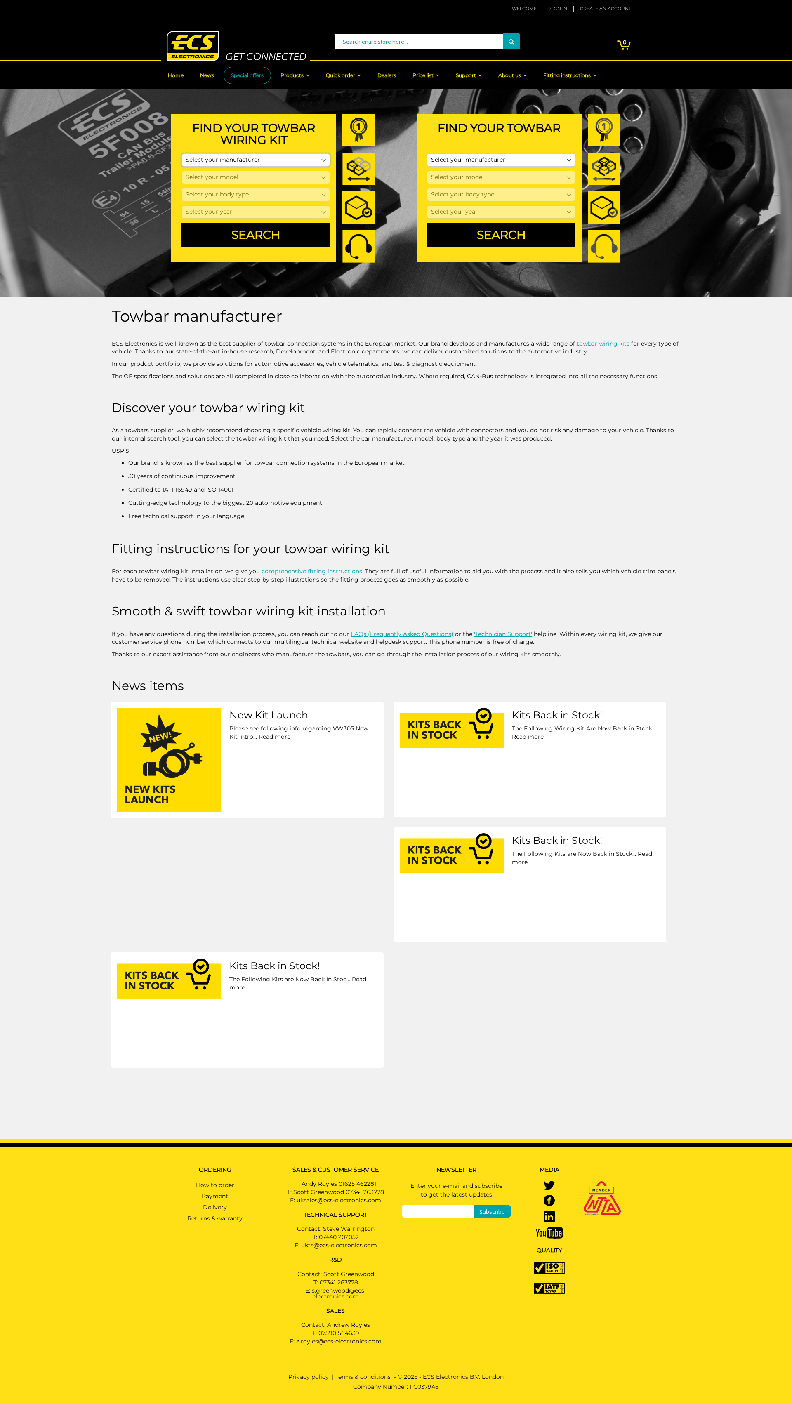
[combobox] (427, 41)
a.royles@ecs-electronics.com (339, 1341)
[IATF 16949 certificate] (549, 1287)
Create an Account (605, 9)
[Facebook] (549, 1201)
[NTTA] (602, 1186)
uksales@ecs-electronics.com (339, 1200)
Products (292, 75)
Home (176, 75)
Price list (423, 75)
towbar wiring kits (603, 343)
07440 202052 (339, 1237)
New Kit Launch (268, 715)
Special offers (247, 75)
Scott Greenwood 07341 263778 (338, 1192)
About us (509, 75)
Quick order (340, 75)
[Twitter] (549, 1186)
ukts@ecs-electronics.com (339, 1245)
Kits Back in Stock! (557, 715)
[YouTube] (549, 1232)
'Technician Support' (503, 634)
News (207, 75)
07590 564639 (338, 1333)
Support (466, 75)
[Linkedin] (549, 1217)
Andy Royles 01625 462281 (339, 1183)
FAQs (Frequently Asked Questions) (402, 634)
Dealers (386, 75)
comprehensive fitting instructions (312, 571)
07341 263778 (339, 1282)
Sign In (558, 9)
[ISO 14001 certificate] (549, 1267)
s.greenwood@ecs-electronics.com (339, 1293)
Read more (274, 736)
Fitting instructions (567, 75)
